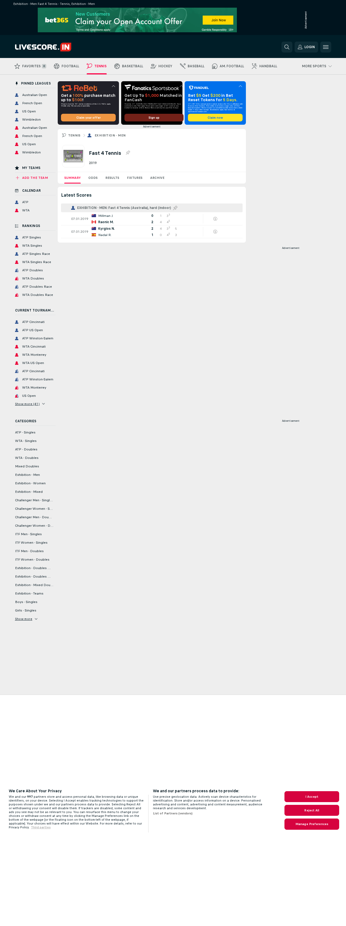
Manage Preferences (311, 824)
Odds (93, 178)
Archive (157, 178)
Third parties (41, 827)
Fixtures (135, 178)
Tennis (74, 135)
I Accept (311, 797)
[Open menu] (325, 47)
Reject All (311, 810)
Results (112, 178)
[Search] (286, 47)
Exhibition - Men (110, 135)
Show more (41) (27, 404)
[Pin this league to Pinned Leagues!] (127, 152)
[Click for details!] (152, 218)
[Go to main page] (52, 47)
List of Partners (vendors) (173, 813)
